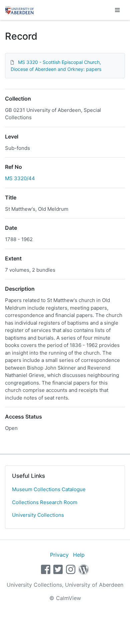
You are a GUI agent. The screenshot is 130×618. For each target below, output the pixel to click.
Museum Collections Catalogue (49, 489)
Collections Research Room (44, 502)
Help (79, 554)
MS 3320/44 (20, 178)
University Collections (38, 515)
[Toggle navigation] (117, 10)
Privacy (59, 554)
